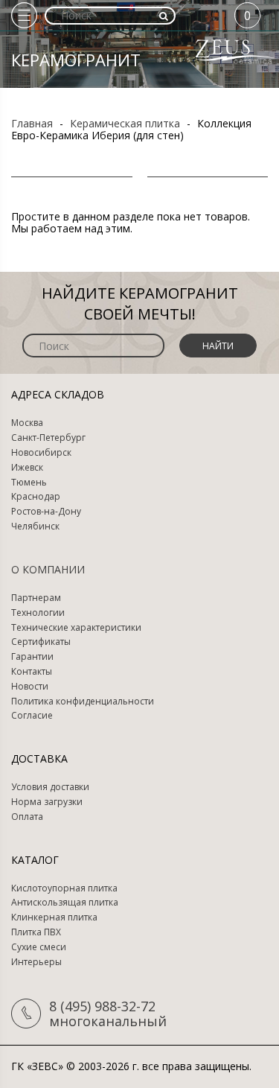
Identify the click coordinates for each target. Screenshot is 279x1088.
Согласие (32, 715)
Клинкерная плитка (54, 917)
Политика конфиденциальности (82, 701)
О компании (48, 569)
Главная (32, 123)
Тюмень (29, 482)
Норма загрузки (47, 802)
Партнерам (36, 598)
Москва (27, 423)
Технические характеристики (76, 628)
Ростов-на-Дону (46, 511)
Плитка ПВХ (36, 932)
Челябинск (35, 526)
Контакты (31, 672)
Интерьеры (36, 962)
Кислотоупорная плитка (64, 888)
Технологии (38, 613)
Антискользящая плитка (64, 902)
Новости (29, 686)
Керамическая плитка (125, 123)
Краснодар (35, 496)
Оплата (27, 817)
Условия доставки (50, 787)
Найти (218, 346)
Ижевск (27, 467)
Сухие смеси (38, 947)
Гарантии (32, 657)
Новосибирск (41, 453)
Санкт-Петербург (48, 438)
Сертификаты (41, 642)
